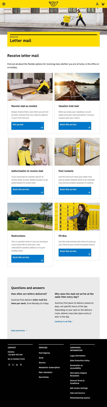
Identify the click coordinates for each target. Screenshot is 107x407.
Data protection (18, 330)
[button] (3, 4)
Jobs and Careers (77, 393)
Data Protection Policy (80, 360)
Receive (14, 37)
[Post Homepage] (53, 4)
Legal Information (77, 355)
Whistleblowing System (80, 398)
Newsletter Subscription (49, 367)
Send (41, 358)
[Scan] (103, 11)
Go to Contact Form (16, 359)
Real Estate (44, 377)
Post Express (44, 353)
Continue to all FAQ (63, 321)
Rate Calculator (45, 372)
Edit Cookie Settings (79, 388)
